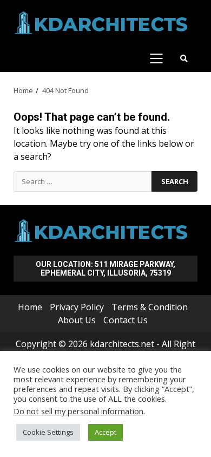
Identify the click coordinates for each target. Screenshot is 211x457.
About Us (77, 320)
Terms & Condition (149, 307)
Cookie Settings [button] (48, 432)
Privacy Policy (77, 307)
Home (30, 307)
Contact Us (125, 320)
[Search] (183, 58)
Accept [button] (105, 432)
